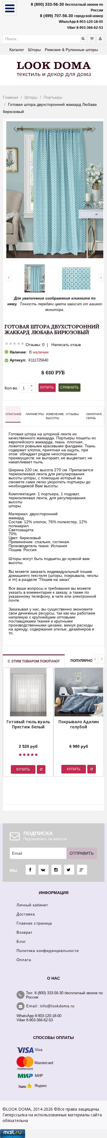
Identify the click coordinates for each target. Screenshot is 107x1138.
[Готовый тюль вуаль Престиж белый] (28, 739)
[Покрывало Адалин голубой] (78, 739)
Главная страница (34, 923)
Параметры (33, 414)
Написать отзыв (66, 344)
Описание (13, 414)
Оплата (24, 960)
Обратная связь (93, 416)
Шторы (34, 49)
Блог (21, 941)
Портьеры (53, 97)
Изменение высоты (53, 416)
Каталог (16, 49)
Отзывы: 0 (35, 344)
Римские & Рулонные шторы (71, 49)
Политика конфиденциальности (48, 951)
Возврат (25, 932)
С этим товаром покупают (34, 661)
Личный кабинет (32, 905)
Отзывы (72, 414)
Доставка (26, 914)
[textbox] (41, 39)
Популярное (82, 661)
